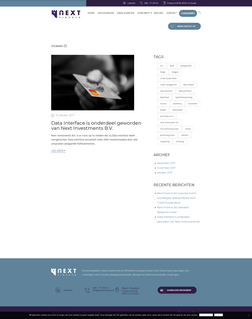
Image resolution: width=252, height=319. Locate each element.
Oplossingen (106, 13)
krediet (163, 110)
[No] (248, 315)
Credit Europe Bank (168, 78)
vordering (180, 141)
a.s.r (162, 65)
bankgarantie (185, 65)
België (162, 72)
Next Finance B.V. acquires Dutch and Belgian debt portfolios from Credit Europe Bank (176, 198)
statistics (185, 135)
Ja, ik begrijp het (206, 315)
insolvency (177, 103)
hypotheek (164, 97)
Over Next (143, 13)
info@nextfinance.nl (103, 290)
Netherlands (177, 110)
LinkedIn (131, 3)
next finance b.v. (167, 116)
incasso (163, 103)
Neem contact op (186, 26)
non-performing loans (169, 129)
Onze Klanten (125, 13)
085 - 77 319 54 (151, 3)
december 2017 (166, 163)
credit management (168, 84)
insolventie (192, 103)
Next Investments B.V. (169, 122)
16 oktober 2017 (65, 115)
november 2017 (166, 167)
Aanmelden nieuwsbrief (179, 290)
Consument (188, 13)
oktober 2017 (164, 172)
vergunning (164, 141)
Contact (171, 13)
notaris (188, 129)
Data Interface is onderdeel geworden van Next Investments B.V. (96, 125)
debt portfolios (185, 91)
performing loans (167, 135)
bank (172, 65)
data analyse (188, 84)
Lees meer (57, 150)
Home (91, 13)
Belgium (175, 72)
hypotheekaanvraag (183, 97)
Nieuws (158, 13)
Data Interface (166, 91)
